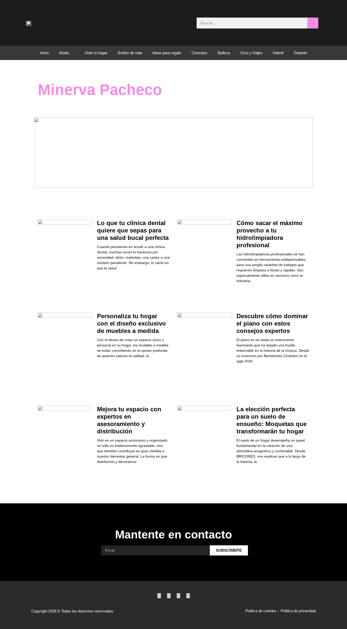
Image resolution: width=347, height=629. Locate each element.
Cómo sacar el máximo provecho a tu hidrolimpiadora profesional (269, 234)
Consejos (199, 53)
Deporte (300, 53)
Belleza (224, 53)
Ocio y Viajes (251, 53)
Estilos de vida (130, 53)
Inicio (44, 53)
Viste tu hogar (96, 53)
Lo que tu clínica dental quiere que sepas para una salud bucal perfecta (133, 230)
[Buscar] (312, 23)
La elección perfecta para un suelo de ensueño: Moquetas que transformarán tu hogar (271, 420)
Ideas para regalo (166, 53)
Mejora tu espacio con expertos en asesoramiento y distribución (129, 420)
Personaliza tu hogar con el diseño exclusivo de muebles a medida (131, 323)
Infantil (278, 53)
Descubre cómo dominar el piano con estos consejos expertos (272, 323)
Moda (64, 53)
